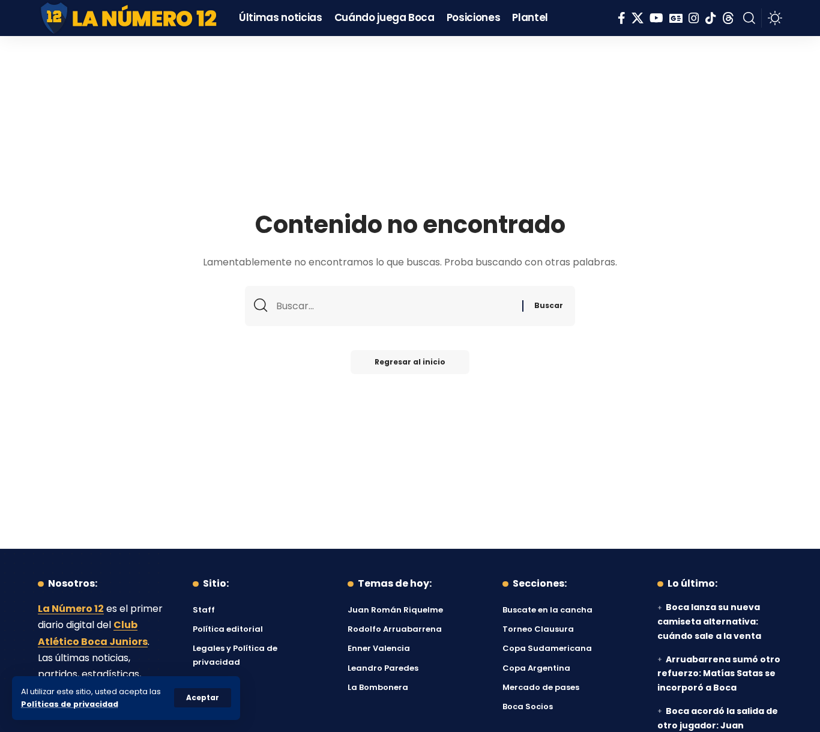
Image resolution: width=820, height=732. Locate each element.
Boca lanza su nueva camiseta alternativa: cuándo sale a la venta (709, 621)
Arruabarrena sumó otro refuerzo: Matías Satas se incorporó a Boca (718, 673)
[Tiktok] (710, 18)
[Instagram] (694, 18)
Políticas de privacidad (69, 704)
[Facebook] (622, 18)
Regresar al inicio (410, 362)
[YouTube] (656, 18)
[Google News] (676, 18)
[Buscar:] (394, 306)
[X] (638, 18)
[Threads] (728, 18)
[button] (202, 697)
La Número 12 (71, 609)
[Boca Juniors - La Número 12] (129, 18)
